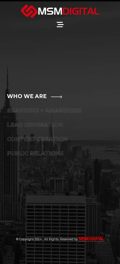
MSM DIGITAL (91, 238)
